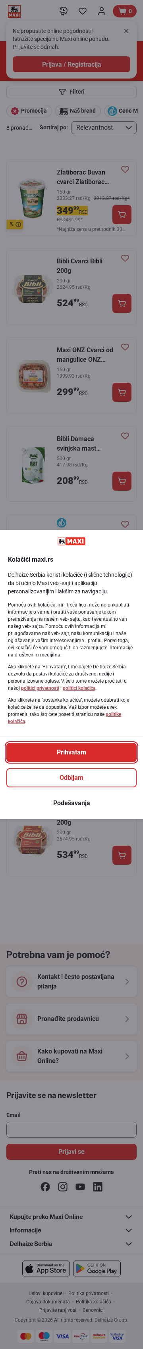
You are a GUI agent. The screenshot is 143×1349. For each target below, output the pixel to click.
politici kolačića (79, 688)
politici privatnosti (40, 688)
